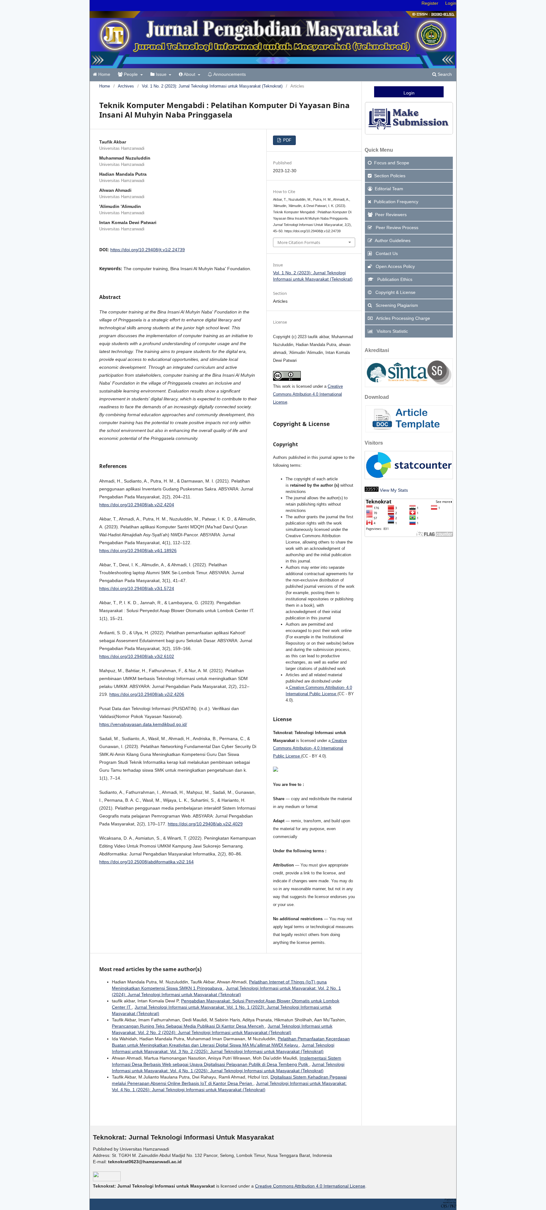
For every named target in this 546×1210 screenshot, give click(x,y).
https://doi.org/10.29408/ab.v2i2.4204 (136, 504)
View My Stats (394, 490)
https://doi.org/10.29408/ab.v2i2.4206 (146, 694)
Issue (161, 74)
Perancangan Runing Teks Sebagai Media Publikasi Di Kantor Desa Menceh (188, 1026)
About (190, 74)
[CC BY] (336, 693)
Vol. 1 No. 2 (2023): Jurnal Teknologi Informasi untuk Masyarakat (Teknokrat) (212, 86)
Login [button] (409, 92)
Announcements (229, 74)
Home (103, 74)
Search (444, 74)
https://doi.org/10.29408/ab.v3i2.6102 (136, 656)
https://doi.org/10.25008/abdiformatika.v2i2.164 (146, 861)
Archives (126, 86)
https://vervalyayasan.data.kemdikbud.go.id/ (143, 724)
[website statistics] (372, 490)
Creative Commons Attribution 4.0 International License (308, 394)
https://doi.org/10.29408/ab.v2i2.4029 (205, 823)
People (131, 74)
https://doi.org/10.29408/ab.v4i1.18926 (138, 550)
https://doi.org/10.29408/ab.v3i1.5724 (136, 588)
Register (430, 3)
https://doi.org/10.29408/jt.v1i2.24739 (147, 249)
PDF (286, 140)
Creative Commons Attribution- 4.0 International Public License (310, 748)
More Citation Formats (298, 242)
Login (450, 3)
